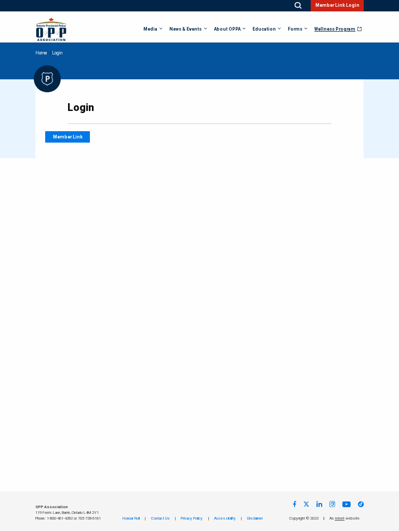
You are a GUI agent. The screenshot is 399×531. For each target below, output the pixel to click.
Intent (339, 518)
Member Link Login (337, 5)
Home (41, 53)
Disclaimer (255, 518)
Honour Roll (131, 518)
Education (264, 29)
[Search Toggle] (298, 6)
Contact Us (160, 518)
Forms (295, 29)
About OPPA (227, 29)
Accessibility (225, 518)
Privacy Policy (192, 518)
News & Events (185, 29)
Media (150, 29)
